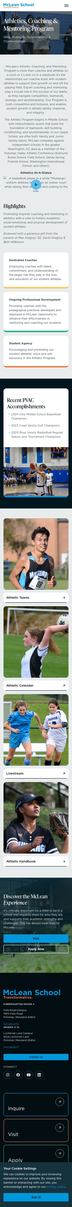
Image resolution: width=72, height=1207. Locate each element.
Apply (15, 1160)
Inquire (16, 1108)
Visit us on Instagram (7, 1075)
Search (57, 5)
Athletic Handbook (21, 861)
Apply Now (36, 949)
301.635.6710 (11, 1024)
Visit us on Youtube (28, 1075)
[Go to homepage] (18, 5)
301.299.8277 (11, 1047)
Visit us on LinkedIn (39, 1075)
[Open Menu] (66, 5)
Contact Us (36, 1057)
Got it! (36, 1197)
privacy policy (55, 1187)
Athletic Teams (17, 598)
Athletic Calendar (19, 685)
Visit (36, 938)
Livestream (15, 773)
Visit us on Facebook (18, 1075)
